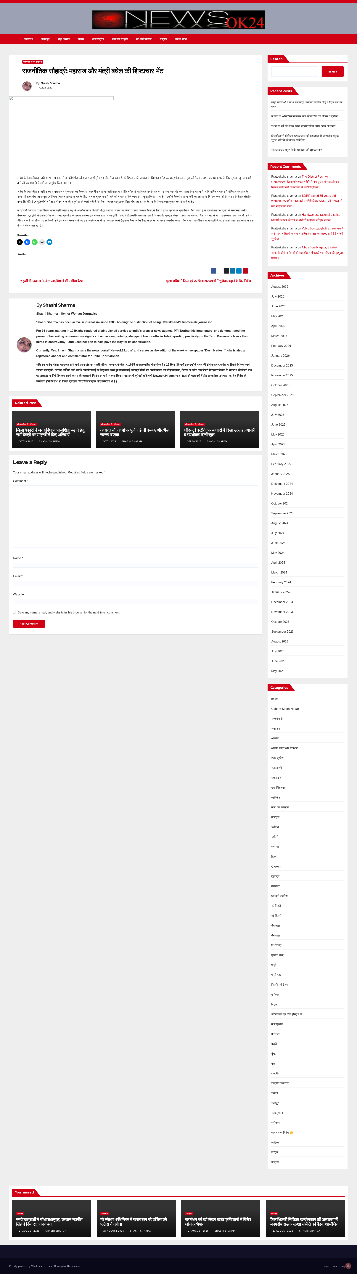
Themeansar (73, 1266)
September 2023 (282, 631)
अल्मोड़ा (275, 738)
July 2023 (277, 651)
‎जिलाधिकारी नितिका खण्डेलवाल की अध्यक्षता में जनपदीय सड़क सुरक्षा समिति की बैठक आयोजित (304, 1222)
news (275, 699)
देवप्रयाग (276, 866)
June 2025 (278, 424)
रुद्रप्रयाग (277, 1112)
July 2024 (277, 533)
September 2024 (282, 513)
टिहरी (274, 856)
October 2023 (280, 621)
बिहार (274, 1004)
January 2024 (280, 592)
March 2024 (279, 572)
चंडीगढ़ (275, 827)
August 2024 (279, 523)
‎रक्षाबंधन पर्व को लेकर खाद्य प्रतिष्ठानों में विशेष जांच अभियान (303, 126)
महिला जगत (181, 39)
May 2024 (278, 552)
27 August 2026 (29, 1231)
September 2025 (282, 395)
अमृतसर (275, 728)
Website (18, 594)
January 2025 (280, 473)
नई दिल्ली (276, 915)
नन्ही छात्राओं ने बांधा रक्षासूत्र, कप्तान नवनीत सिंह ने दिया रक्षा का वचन (49, 1222)
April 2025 (278, 444)
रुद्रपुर (275, 1103)
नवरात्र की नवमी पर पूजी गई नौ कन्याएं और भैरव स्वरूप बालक (134, 432)
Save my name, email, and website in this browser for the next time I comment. (69, 612)
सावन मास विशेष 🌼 (282, 1132)
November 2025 (282, 375)
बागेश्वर (275, 994)
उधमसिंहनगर (278, 787)
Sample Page (339, 1266)
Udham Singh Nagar (285, 708)
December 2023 (282, 602)
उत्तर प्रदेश (277, 758)
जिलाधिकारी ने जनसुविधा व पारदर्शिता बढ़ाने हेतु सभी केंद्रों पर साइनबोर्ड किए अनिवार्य (50, 432)
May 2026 (278, 316)
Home (325, 1266)
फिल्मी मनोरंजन (279, 984)
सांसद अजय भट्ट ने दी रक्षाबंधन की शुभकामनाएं (296, 150)
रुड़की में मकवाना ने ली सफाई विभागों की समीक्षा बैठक (51, 281)
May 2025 (278, 434)
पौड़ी (273, 965)
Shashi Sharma (50, 83)
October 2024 (280, 503)
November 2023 (282, 611)
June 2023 (278, 661)
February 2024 (281, 582)
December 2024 (282, 483)
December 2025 (282, 365)
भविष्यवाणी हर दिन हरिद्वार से (32, 62)
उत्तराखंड (28, 39)
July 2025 (277, 414)
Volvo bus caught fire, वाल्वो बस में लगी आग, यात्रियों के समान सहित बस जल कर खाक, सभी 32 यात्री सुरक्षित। (307, 234)
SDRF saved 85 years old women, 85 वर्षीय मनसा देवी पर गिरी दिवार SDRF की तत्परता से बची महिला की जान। (306, 201)
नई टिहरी (276, 905)
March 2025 (279, 454)
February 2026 (281, 345)
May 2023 (278, 671)
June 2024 (278, 542)
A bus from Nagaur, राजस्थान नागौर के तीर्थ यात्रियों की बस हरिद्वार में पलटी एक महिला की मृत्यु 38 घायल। (307, 253)
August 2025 (279, 405)
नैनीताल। (276, 935)
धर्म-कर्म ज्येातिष (144, 39)
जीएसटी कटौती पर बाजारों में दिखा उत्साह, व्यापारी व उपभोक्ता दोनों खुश (219, 432)
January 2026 (280, 355)
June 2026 (278, 306)
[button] (338, 39)
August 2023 (279, 641)
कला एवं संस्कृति (120, 39)
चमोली (274, 836)
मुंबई (273, 1053)
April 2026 (278, 326)
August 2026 (279, 286)
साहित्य (275, 1142)
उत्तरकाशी (276, 767)
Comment (20, 481)
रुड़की (274, 1093)
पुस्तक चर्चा (277, 955)
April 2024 (278, 562)
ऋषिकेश (276, 797)
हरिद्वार (81, 39)
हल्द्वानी (275, 1162)
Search (276, 59)
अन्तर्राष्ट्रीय (98, 39)
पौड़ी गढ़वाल (64, 39)
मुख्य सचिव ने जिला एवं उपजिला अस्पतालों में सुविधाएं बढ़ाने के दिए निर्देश (209, 281)
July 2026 (277, 296)
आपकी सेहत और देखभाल (284, 748)
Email (17, 576)
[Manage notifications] (348, 1266)
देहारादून (45, 39)
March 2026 (279, 336)
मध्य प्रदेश (277, 1024)
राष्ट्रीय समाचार (280, 1083)
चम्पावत (275, 846)
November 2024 (282, 493)
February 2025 (281, 464)
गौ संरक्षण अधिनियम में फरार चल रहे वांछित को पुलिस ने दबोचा (304, 116)
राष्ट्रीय (163, 39)
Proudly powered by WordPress (26, 1266)
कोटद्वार (275, 817)
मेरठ (273, 1063)
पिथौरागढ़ (276, 945)
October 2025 (280, 385)
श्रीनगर (275, 1122)
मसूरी (274, 1043)
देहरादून (275, 876)
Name (18, 558)
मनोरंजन (275, 1034)
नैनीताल (275, 925)
